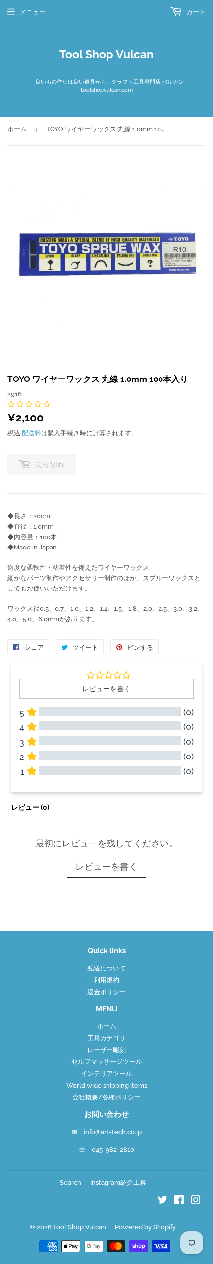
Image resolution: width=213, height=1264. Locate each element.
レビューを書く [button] (106, 689)
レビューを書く (106, 866)
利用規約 (106, 980)
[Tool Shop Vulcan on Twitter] (162, 1201)
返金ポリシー (106, 992)
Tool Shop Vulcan (106, 54)
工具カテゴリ (106, 1038)
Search (70, 1182)
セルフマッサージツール (106, 1061)
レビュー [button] (30, 807)
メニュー (33, 12)
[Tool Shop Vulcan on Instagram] (196, 1201)
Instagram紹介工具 (118, 1182)
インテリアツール (106, 1073)
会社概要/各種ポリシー (106, 1097)
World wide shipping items (106, 1085)
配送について (106, 968)
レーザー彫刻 (106, 1049)
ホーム (17, 129)
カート (195, 12)
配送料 (31, 433)
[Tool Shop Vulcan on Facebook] (179, 1201)
